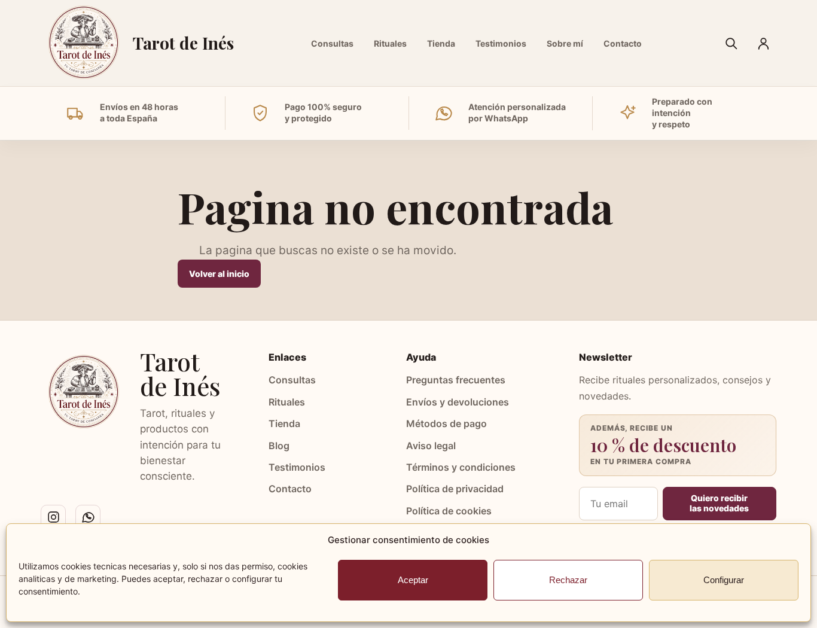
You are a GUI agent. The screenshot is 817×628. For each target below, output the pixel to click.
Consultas (332, 43)
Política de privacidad (455, 489)
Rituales (390, 43)
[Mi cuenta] (763, 43)
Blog (279, 446)
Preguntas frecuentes (455, 380)
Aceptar (413, 580)
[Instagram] (53, 517)
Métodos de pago (446, 423)
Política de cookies (449, 511)
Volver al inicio (219, 274)
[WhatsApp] (87, 517)
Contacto (622, 43)
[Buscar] (731, 43)
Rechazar (568, 580)
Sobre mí (565, 43)
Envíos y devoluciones (457, 402)
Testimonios (500, 43)
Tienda (441, 43)
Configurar (723, 580)
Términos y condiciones (461, 467)
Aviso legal (431, 446)
